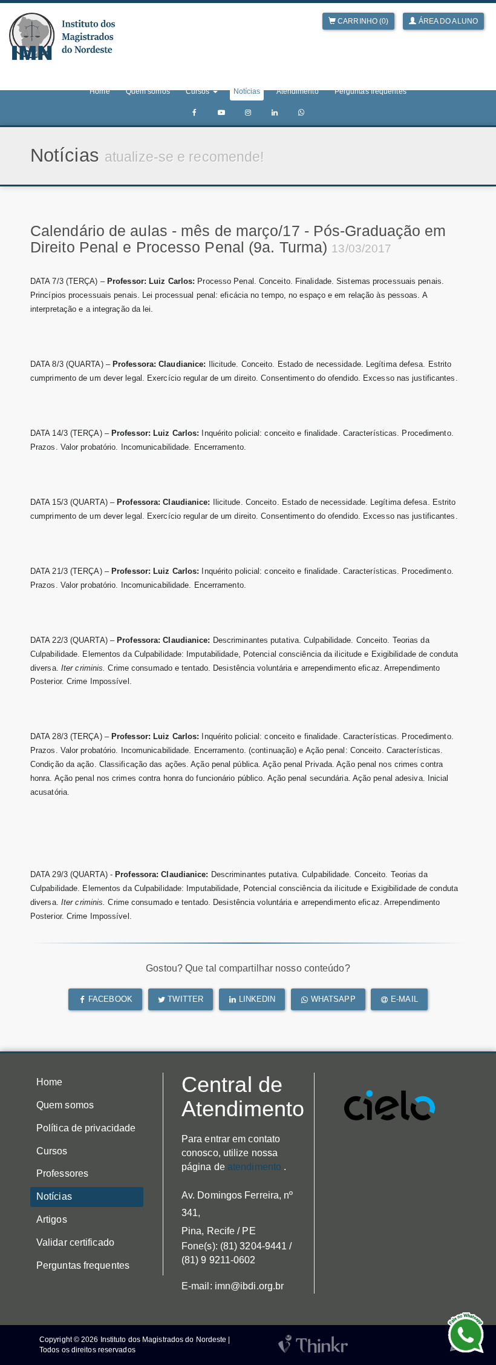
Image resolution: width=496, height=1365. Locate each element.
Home (99, 91)
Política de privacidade (85, 1128)
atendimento (254, 1167)
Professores (62, 1173)
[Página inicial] (62, 36)
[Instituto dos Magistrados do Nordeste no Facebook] (195, 113)
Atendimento (297, 91)
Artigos (51, 1219)
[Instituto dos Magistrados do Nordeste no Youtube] (221, 113)
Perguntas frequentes (370, 91)
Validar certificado (75, 1242)
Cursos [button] (199, 91)
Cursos (52, 1151)
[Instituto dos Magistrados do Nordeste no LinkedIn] (275, 113)
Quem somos (148, 91)
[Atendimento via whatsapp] (301, 113)
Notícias (247, 91)
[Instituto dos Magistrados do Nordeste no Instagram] (248, 113)
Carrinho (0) (362, 21)
